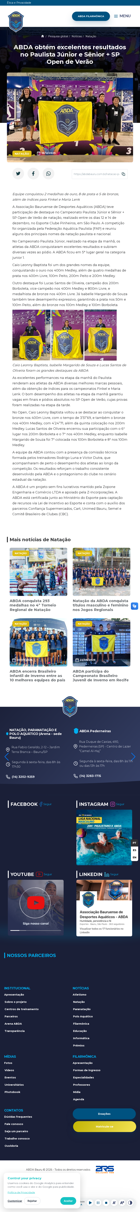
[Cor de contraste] (130, 1202)
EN (134, 857)
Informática (81, 1038)
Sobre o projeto (16, 1002)
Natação (90, 36)
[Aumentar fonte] (122, 1202)
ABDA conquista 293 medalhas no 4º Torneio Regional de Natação (33, 605)
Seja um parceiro (16, 1131)
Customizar (15, 1200)
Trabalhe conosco (17, 1138)
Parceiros (11, 1016)
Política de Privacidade (21, 1192)
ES (134, 850)
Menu (125, 16)
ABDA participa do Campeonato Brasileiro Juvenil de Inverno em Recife (101, 675)
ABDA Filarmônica (91, 16)
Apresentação (14, 994)
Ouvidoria (11, 1145)
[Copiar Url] (123, 174)
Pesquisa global (58, 36)
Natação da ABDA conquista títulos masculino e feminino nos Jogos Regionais (100, 605)
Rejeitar (32, 1200)
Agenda (78, 1099)
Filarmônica (81, 1023)
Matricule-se (104, 1126)
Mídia (76, 1092)
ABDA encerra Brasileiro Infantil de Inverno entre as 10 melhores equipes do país (37, 675)
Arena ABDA (13, 1023)
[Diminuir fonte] (114, 1202)
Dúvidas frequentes (18, 1116)
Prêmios (78, 1045)
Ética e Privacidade (19, 2)
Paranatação (82, 1009)
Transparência (15, 1031)
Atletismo (79, 994)
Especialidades (83, 1077)
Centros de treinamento (22, 1009)
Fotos (8, 1063)
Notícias (77, 36)
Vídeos (9, 1070)
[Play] (90, 1202)
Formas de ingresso (86, 1070)
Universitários (14, 1084)
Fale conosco (14, 1124)
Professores (81, 1084)
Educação (80, 1031)
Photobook (12, 1092)
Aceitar (68, 1200)
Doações (104, 1113)
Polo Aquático (83, 1016)
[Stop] (106, 1202)
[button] (133, 757)
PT (134, 843)
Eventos (10, 1077)
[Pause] (98, 1202)
